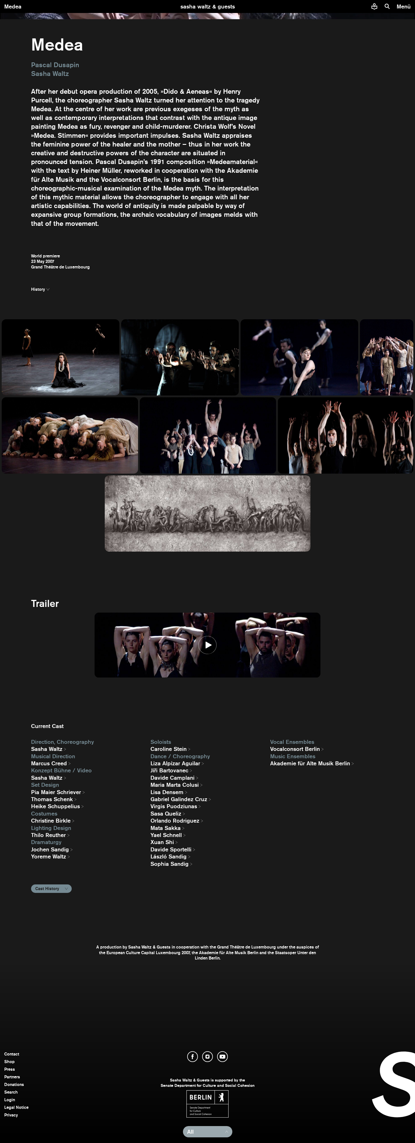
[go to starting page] (207, 6)
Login (9, 1099)
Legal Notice (16, 1107)
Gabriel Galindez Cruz (178, 799)
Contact (11, 1054)
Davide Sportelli (170, 849)
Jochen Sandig (50, 849)
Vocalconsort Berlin (295, 749)
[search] (387, 6)
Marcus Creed (49, 763)
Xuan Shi (162, 842)
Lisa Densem (167, 792)
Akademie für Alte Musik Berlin (310, 763)
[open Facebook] (192, 1056)
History (38, 289)
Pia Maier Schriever (56, 792)
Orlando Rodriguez (174, 820)
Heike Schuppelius (55, 806)
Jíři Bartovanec (169, 770)
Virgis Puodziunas (173, 806)
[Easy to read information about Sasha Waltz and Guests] (374, 6)
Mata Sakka (165, 828)
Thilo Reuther (48, 835)
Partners (12, 1076)
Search (11, 1092)
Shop (9, 1061)
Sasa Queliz (165, 813)
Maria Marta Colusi (174, 784)
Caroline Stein (168, 749)
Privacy (11, 1115)
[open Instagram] (207, 1056)
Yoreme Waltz (48, 856)
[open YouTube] (222, 1056)
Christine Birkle (51, 820)
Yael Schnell (166, 835)
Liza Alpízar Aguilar (175, 763)
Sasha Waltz (46, 749)
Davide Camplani (172, 777)
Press (9, 1069)
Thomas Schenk (52, 799)
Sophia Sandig (169, 863)
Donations (14, 1084)
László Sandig (168, 856)
